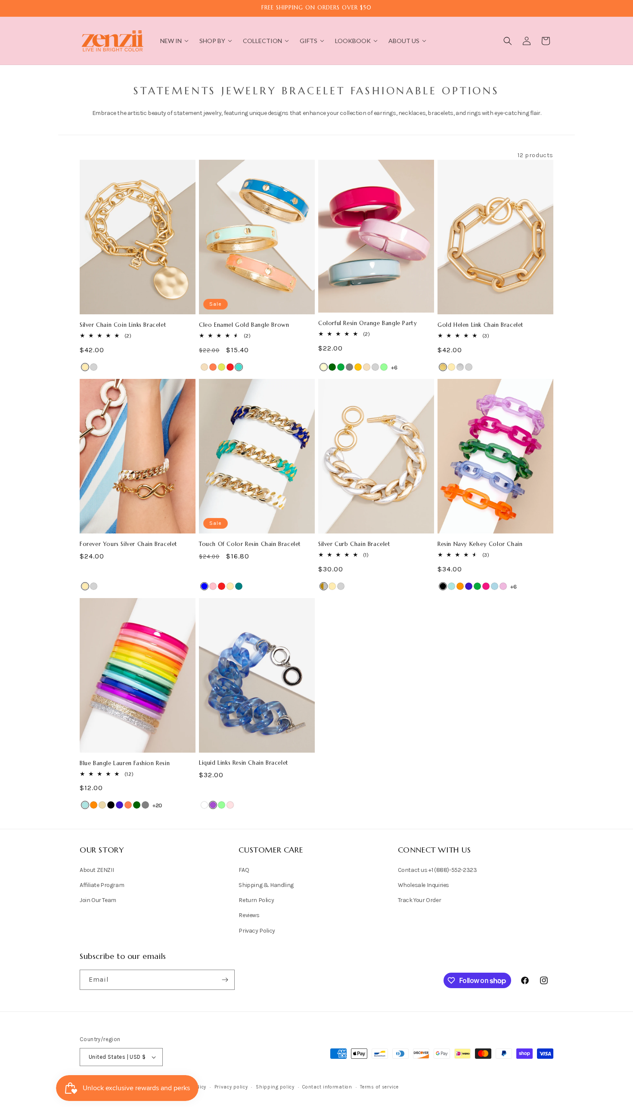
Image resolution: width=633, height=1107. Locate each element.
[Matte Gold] (443, 367)
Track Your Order (419, 900)
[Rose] (230, 805)
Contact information (327, 1087)
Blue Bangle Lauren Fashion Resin (125, 763)
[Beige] (102, 805)
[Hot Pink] (486, 586)
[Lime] (221, 367)
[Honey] (358, 367)
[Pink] (213, 586)
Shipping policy (275, 1087)
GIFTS (308, 40)
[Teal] (238, 586)
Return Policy (256, 900)
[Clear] (204, 805)
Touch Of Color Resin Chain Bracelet (250, 544)
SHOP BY (212, 40)
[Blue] (204, 586)
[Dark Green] (332, 367)
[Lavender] (503, 586)
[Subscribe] (224, 980)
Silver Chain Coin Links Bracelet (123, 325)
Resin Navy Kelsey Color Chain (480, 544)
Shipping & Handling (266, 885)
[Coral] (213, 367)
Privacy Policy (257, 930)
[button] (507, 40)
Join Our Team (98, 900)
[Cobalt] (468, 586)
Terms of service (379, 1087)
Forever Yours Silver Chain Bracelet (128, 544)
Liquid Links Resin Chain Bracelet (244, 763)
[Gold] (85, 367)
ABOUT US (403, 40)
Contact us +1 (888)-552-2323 (437, 870)
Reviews (249, 915)
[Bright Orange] (460, 586)
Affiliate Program (102, 885)
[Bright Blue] (451, 586)
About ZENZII (97, 870)
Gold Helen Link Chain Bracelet (481, 325)
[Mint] (384, 367)
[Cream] (323, 367)
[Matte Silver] (460, 367)
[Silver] (93, 367)
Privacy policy (231, 1087)
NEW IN (171, 40)
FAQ (244, 870)
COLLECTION (262, 40)
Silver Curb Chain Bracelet (354, 544)
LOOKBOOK (353, 40)
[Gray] (349, 367)
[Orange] (93, 805)
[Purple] (213, 805)
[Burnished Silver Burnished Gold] (323, 586)
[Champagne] (204, 367)
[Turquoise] (238, 367)
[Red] (230, 367)
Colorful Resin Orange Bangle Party (367, 323)
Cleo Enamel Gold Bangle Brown (244, 325)
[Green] (340, 367)
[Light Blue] (494, 586)
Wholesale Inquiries (423, 885)
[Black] (443, 586)
